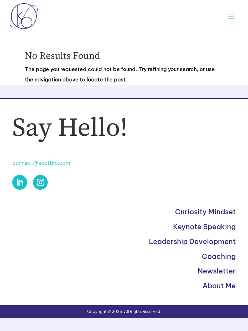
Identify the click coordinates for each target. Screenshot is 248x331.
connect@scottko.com (41, 163)
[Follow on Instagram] (40, 182)
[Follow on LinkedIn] (19, 182)
